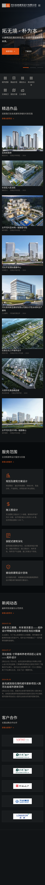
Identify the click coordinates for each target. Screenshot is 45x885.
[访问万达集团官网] (22, 801)
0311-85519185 (24, 854)
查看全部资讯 (7, 613)
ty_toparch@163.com (39, 863)
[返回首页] (19, 5)
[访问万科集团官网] (22, 740)
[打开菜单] (40, 5)
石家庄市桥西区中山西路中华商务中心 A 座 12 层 (24, 873)
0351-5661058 (38, 856)
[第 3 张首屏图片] (40, 67)
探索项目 (9, 51)
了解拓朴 (28, 51)
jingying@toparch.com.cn (24, 861)
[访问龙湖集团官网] (22, 816)
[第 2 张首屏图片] (33, 67)
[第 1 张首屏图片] (26, 67)
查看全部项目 (7, 118)
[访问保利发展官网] (22, 755)
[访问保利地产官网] (22, 771)
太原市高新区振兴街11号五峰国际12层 (39, 871)
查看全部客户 (7, 727)
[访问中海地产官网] (22, 786)
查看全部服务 (7, 462)
